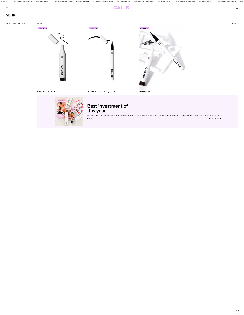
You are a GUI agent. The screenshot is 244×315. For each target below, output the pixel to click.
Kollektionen (16, 23)
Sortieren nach (41, 23)
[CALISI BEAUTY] (122, 7)
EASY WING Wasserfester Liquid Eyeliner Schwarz (103, 92)
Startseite (8, 23)
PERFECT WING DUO (144, 92)
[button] (233, 8)
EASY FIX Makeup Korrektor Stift (47, 92)
